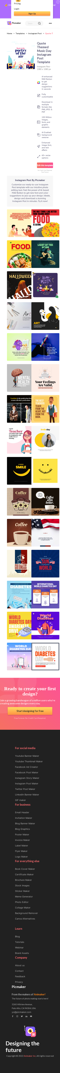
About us (20, 965)
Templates (20, 33)
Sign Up (32, 13)
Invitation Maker (23, 818)
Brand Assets (22, 953)
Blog (17, 936)
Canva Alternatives (25, 918)
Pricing (17, 3)
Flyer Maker (21, 851)
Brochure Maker (23, 880)
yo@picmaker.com (21, 1012)
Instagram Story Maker (27, 778)
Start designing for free (30, 710)
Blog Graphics (22, 829)
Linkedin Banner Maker (27, 794)
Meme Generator (24, 896)
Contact (19, 971)
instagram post (35, 33)
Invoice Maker (22, 840)
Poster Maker (22, 834)
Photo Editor (21, 902)
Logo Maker (21, 856)
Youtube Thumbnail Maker (29, 761)
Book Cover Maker (25, 869)
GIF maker (20, 800)
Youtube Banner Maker (27, 755)
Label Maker (21, 845)
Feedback (20, 976)
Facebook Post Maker (26, 772)
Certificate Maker (24, 874)
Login (16, 8)
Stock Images (22, 885)
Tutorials (19, 942)
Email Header (22, 812)
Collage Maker (22, 907)
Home (9, 33)
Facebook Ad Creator (26, 767)
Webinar (19, 947)
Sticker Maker (22, 891)
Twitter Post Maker (25, 789)
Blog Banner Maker (25, 823)
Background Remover (26, 913)
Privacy (19, 982)
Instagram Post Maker (26, 783)
